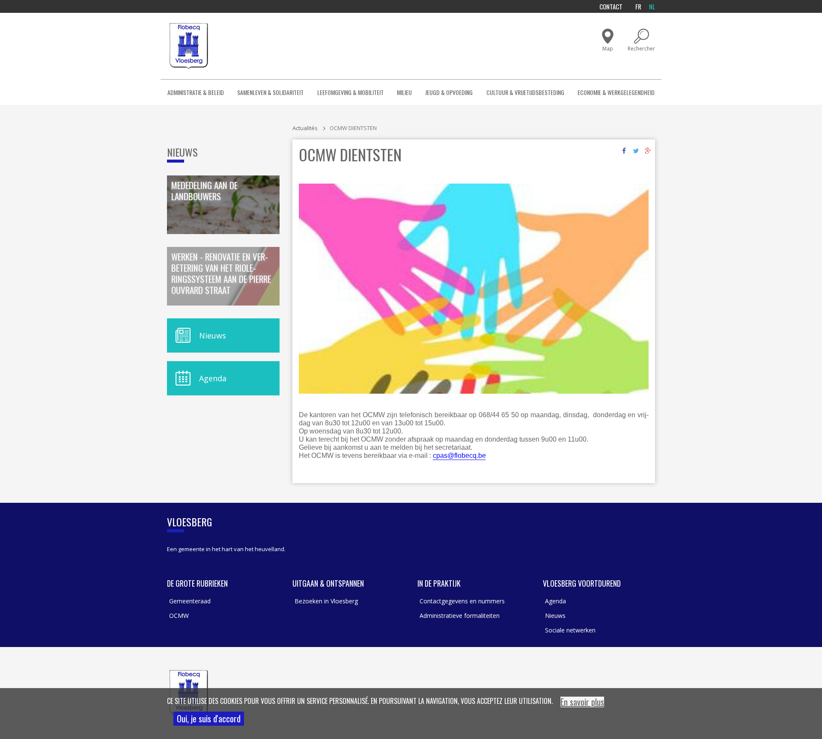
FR (638, 6)
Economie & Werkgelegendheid (616, 92)
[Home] (189, 46)
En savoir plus (582, 702)
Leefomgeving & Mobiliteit (350, 92)
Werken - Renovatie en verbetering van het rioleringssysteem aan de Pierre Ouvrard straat (221, 274)
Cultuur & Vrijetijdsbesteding (525, 92)
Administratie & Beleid (195, 92)
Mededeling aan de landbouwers (204, 191)
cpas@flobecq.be (459, 455)
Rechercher (641, 48)
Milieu (404, 92)
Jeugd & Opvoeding (449, 92)
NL (652, 6)
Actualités (305, 128)
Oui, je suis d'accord (209, 718)
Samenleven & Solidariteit (270, 92)
